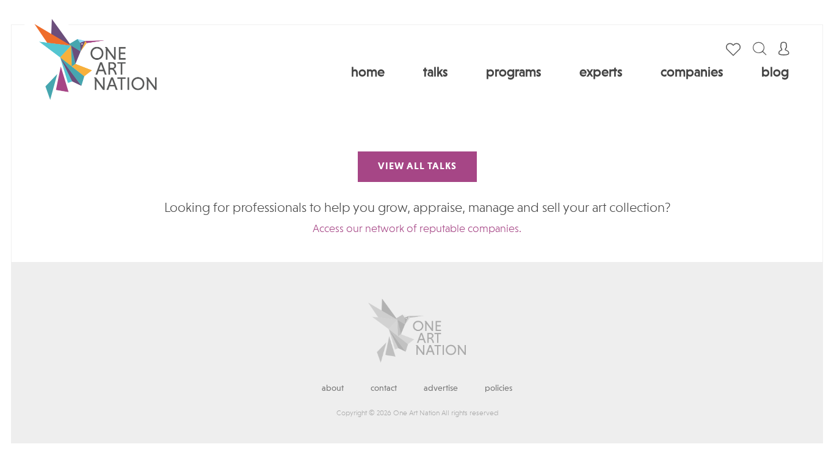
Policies (498, 388)
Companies (692, 72)
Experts (600, 72)
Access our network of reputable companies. (417, 229)
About (333, 388)
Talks (435, 72)
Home (368, 72)
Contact (384, 388)
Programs (513, 72)
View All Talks (417, 167)
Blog (775, 72)
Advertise (441, 388)
